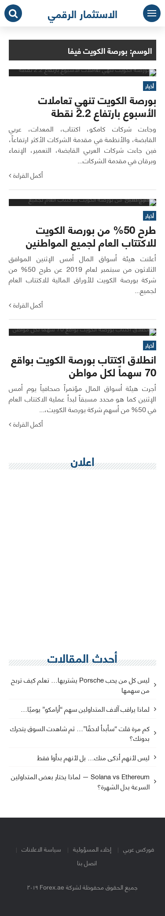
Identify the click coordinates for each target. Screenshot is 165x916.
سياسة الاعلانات (41, 848)
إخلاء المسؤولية (92, 848)
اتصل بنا (87, 862)
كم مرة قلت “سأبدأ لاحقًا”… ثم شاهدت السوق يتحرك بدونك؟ (80, 733)
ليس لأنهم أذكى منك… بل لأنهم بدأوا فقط (93, 757)
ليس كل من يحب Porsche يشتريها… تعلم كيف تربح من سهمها (80, 685)
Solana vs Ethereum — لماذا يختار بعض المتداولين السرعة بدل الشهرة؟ (80, 781)
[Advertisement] (82, 561)
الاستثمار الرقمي (82, 13)
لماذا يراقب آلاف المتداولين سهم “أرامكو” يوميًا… (85, 709)
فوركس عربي (138, 848)
